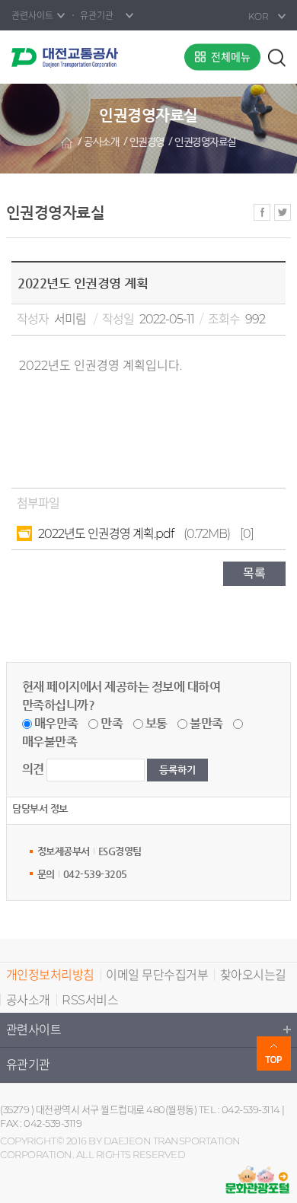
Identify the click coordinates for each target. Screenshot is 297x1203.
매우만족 (56, 723)
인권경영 (146, 142)
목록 (254, 573)
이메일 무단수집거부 (157, 975)
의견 (33, 769)
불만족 (206, 723)
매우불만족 (50, 741)
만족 (112, 723)
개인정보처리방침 (50, 975)
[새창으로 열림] (257, 1179)
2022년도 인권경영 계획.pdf (106, 534)
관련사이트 (34, 1030)
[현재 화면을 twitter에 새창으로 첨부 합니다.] (282, 212)
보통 (156, 723)
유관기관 (28, 1065)
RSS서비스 (90, 1000)
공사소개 (101, 142)
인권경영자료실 (205, 142)
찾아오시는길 (253, 975)
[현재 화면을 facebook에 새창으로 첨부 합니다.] (262, 212)
